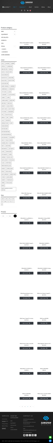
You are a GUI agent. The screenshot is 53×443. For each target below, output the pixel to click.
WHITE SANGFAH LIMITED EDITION (7, 189)
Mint (11, 123)
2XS (6, 198)
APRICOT (3, 66)
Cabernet (12, 86)
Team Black (9, 179)
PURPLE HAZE (10, 168)
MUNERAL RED (5, 143)
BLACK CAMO (9, 72)
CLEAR (9, 91)
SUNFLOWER (9, 177)
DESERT (3, 106)
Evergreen (10, 111)
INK (7, 117)
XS (2, 201)
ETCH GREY (4, 111)
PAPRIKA (3, 157)
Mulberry (12, 137)
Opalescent (9, 151)
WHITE (3, 185)
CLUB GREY (4, 94)
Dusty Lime (4, 108)
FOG (2, 114)
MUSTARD (12, 143)
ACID (3, 63)
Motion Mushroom (6, 134)
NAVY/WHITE (4, 148)
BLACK (3, 72)
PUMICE (3, 168)
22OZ (3, 198)
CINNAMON (11, 89)
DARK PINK (12, 100)
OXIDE (10, 154)
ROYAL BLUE (8, 171)
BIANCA (10, 69)
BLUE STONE (11, 80)
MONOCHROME (5, 125)
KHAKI (11, 117)
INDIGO (3, 117)
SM (13, 198)
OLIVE (3, 151)
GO (15, 216)
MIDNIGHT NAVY (5, 123)
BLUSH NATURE (5, 83)
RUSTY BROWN (5, 174)
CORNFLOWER (5, 100)
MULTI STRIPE (9, 140)
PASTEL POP (9, 157)
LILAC (3, 120)
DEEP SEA (10, 103)
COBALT (3, 97)
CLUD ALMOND (11, 94)
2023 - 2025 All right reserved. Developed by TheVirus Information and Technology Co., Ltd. (21, 441)
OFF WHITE (11, 148)
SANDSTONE (12, 174)
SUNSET (3, 179)
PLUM (3, 162)
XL (11, 201)
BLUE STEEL (4, 80)
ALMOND (7, 63)
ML (10, 198)
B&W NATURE (4, 69)
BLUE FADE (11, 77)
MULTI (3, 140)
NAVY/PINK (8, 145)
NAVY (3, 145)
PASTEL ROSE (4, 160)
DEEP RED (4, 103)
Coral (8, 97)
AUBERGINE (9, 66)
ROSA (3, 171)
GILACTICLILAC (8, 114)
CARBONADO (4, 89)
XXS (5, 201)
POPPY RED (8, 162)
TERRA (3, 182)
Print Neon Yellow (6, 165)
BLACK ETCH (4, 77)
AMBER (12, 63)
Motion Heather (5, 131)
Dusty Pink (11, 108)
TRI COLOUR (9, 182)
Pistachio (11, 160)
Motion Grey (5, 128)
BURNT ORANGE (5, 86)
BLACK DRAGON (5, 74)
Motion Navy (5, 137)
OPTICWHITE (4, 154)
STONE (3, 177)
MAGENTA (8, 120)
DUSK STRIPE (10, 106)
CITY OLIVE (4, 91)
